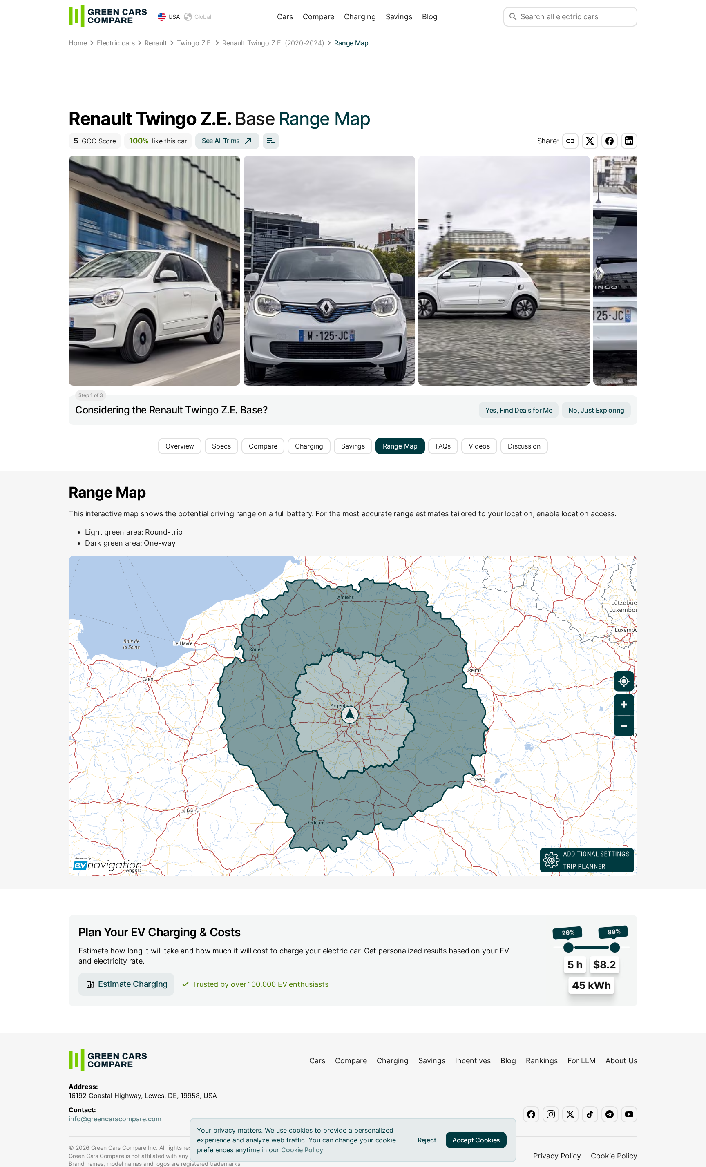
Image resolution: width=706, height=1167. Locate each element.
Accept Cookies (476, 1140)
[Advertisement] (353, 79)
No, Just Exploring (596, 410)
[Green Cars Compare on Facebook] (531, 1114)
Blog (430, 16)
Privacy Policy (557, 1155)
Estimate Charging (133, 984)
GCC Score (95, 140)
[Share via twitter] (590, 141)
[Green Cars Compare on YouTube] (629, 1114)
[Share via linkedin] (629, 141)
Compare (318, 16)
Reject (427, 1140)
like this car (158, 140)
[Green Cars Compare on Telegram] (609, 1114)
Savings (399, 16)
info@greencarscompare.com (115, 1119)
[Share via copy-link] (570, 141)
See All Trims (221, 140)
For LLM (581, 1060)
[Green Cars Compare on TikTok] (590, 1114)
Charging (359, 16)
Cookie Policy (302, 1150)
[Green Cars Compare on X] (570, 1114)
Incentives (473, 1060)
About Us (621, 1060)
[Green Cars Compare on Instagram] (551, 1114)
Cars (285, 16)
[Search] (513, 16)
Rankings (542, 1060)
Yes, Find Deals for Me (518, 410)
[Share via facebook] (609, 141)
